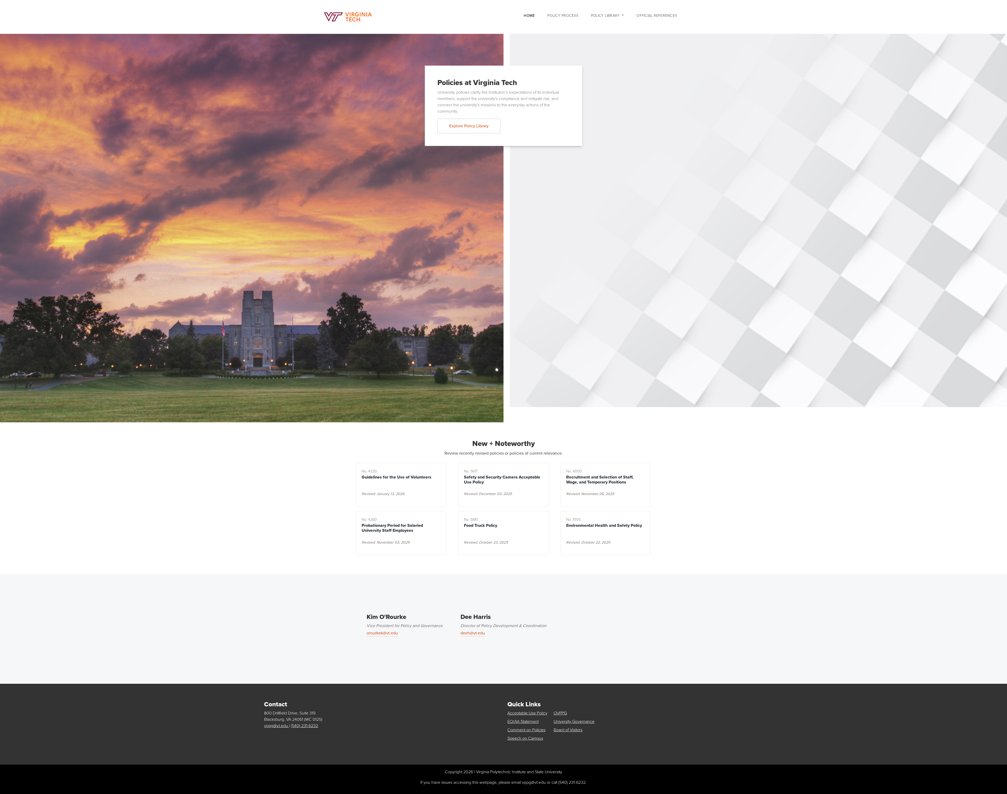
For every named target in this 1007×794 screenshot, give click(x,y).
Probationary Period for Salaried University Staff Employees (392, 527)
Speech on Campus (525, 738)
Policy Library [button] (606, 15)
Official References (656, 15)
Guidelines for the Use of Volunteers (396, 477)
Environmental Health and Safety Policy (604, 525)
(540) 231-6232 (304, 726)
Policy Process (562, 15)
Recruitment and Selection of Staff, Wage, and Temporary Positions (599, 479)
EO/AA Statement (523, 721)
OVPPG (560, 713)
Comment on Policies (526, 730)
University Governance (574, 721)
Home (529, 15)
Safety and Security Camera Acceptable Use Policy (502, 479)
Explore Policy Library (469, 126)
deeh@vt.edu (472, 633)
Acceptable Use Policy (527, 713)
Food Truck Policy (480, 525)
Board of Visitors (568, 730)
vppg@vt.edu (276, 726)
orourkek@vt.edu (382, 633)
